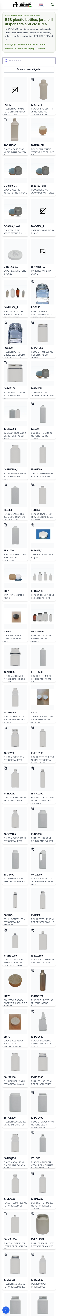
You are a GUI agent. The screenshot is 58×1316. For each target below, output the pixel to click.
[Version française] (41, 5)
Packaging (10, 44)
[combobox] (29, 60)
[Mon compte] (52, 5)
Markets (9, 48)
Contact (41, 48)
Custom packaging (25, 48)
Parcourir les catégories (29, 69)
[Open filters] (6, 1310)
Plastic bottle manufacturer (32, 44)
